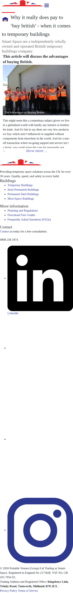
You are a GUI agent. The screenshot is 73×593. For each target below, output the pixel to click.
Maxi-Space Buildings (20, 198)
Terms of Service (28, 590)
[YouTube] (40, 348)
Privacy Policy (8, 590)
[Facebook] (40, 439)
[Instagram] (40, 530)
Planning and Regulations (22, 210)
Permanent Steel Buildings (23, 194)
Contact (4, 231)
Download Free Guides (21, 215)
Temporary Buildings (20, 185)
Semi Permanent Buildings (23, 189)
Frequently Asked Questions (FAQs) (29, 219)
